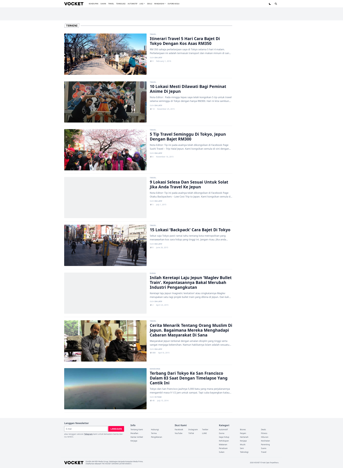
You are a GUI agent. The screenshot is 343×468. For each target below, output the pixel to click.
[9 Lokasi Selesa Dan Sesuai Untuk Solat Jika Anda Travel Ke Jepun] (105, 197)
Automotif (132, 4)
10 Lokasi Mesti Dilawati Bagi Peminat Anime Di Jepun (188, 89)
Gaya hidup (224, 437)
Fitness (264, 433)
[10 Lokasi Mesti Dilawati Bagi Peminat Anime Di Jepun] (105, 102)
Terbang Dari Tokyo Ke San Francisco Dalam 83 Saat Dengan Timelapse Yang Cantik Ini (189, 378)
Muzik (242, 444)
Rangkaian (159, 4)
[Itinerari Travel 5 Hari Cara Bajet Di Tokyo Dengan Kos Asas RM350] (105, 54)
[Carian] (276, 4)
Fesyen (243, 433)
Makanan (223, 444)
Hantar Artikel (137, 437)
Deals (149, 4)
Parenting (265, 444)
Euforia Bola (174, 4)
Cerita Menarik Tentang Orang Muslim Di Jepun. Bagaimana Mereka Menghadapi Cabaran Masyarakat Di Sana (191, 330)
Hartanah (244, 437)
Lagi (141, 4)
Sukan (103, 4)
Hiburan (264, 437)
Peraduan (223, 448)
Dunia (153, 273)
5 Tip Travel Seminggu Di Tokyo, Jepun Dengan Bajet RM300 (188, 136)
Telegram (88, 434)
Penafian (134, 433)
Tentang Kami (137, 429)
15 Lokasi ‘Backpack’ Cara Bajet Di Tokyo (190, 229)
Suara (263, 448)
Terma (154, 433)
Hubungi (155, 429)
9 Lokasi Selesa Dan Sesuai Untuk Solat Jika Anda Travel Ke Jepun (189, 184)
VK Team (157, 397)
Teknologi (121, 4)
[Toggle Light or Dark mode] (270, 4)
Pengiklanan (156, 437)
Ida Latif (158, 57)
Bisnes (243, 429)
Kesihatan (265, 440)
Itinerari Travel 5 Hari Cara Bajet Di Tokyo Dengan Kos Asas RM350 (185, 41)
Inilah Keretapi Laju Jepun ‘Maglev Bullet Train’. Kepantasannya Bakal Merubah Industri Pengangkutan (191, 282)
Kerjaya (134, 440)
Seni (242, 448)
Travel (111, 4)
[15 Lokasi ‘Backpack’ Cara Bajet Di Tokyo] (105, 245)
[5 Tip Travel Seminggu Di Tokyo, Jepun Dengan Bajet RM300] (105, 149)
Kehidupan (93, 4)
